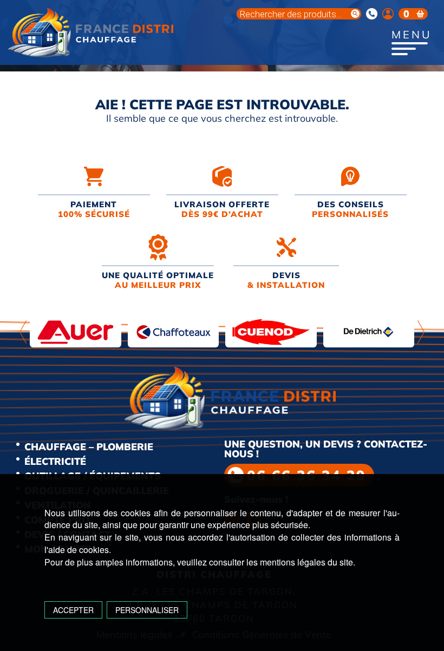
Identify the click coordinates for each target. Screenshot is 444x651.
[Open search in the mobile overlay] (299, 13)
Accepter (73, 609)
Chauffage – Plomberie (88, 446)
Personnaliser (147, 609)
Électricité (55, 461)
